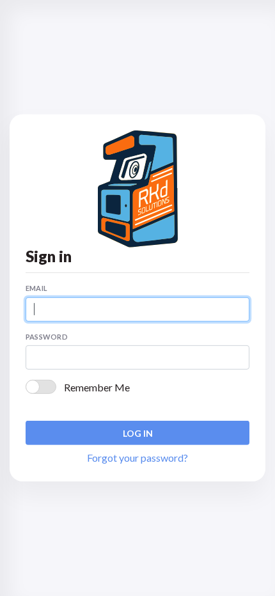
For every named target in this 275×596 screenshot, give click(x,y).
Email (36, 288)
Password (47, 337)
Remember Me (97, 387)
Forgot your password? (137, 457)
